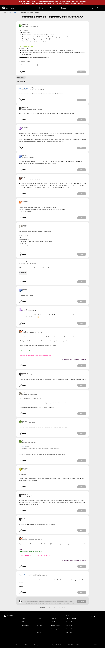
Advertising (40, 625)
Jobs (23, 622)
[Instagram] (89, 616)
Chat (52, 8)
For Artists (39, 618)
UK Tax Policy (71, 645)
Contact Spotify (55, 629)
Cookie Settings (34, 645)
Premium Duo (69, 622)
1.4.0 (31, 32)
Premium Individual (71, 618)
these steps (62, 3)
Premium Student (70, 629)
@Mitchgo (23, 446)
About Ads (43, 645)
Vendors (39, 632)
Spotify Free (69, 632)
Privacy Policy (25, 645)
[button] (86, 25)
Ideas (63, 8)
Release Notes (34, 65)
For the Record (26, 625)
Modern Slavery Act (60, 645)
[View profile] (20, 25)
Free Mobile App (55, 625)
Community (10, 8)
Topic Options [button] (20, 77)
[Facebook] (99, 616)
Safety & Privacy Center (14, 645)
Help (41, 8)
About (23, 618)
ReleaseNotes (30, 46)
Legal (5, 645)
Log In (96, 8)
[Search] (92, 8)
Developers (40, 622)
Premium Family (70, 625)
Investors (39, 629)
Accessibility (51, 645)
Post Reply (81, 601)
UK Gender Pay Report (81, 645)
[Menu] (101, 8)
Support (53, 618)
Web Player (54, 622)
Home (10, 12)
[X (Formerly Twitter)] (94, 616)
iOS (18, 12)
